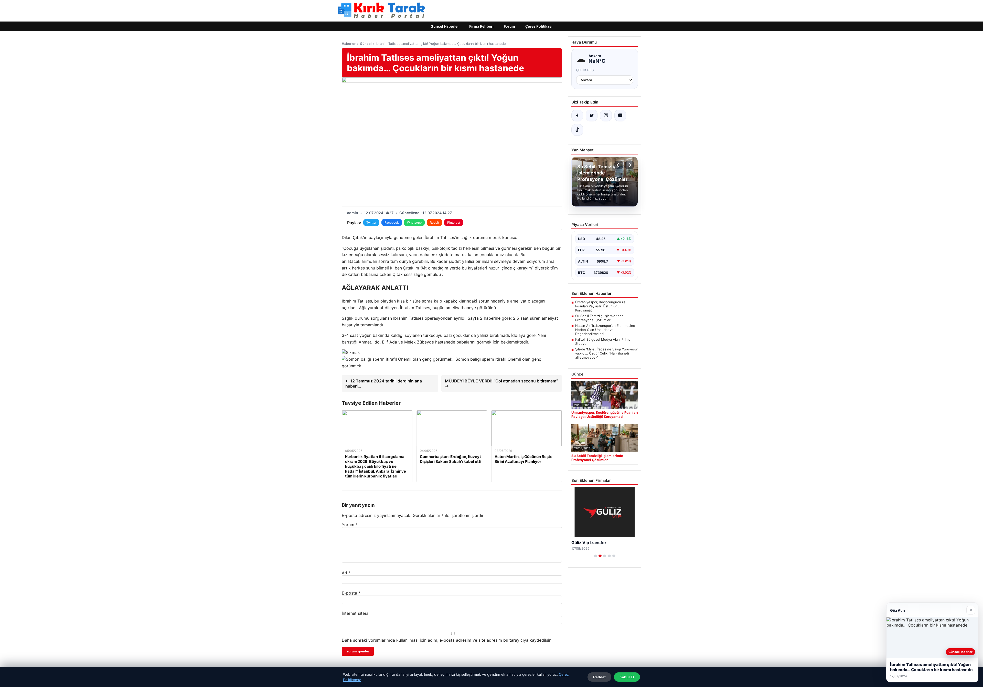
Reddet (599, 677)
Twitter (371, 222)
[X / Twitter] (591, 115)
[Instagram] (606, 115)
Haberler (349, 43)
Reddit (434, 222)
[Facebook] (577, 115)
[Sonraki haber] (629, 165)
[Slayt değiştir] (595, 556)
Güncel (365, 43)
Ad (346, 572)
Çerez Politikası (538, 26)
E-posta (351, 593)
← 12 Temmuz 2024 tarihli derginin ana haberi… (383, 383)
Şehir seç (585, 70)
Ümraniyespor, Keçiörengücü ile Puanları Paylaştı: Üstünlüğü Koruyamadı (600, 306)
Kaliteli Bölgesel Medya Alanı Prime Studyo (603, 341)
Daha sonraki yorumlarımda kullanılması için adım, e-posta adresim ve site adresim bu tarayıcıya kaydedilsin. (447, 640)
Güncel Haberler (445, 26)
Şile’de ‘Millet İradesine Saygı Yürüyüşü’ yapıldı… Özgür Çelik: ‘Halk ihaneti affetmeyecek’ (606, 353)
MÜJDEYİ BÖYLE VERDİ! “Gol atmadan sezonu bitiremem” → (501, 383)
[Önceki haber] (618, 165)
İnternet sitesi (355, 613)
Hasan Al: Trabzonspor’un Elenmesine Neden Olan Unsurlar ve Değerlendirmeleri (605, 330)
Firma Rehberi (481, 26)
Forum (509, 26)
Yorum (350, 524)
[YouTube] (620, 115)
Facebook (391, 222)
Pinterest (453, 222)
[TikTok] (577, 130)
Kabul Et (626, 677)
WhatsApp (414, 222)
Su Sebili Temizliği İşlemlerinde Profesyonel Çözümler (599, 318)
